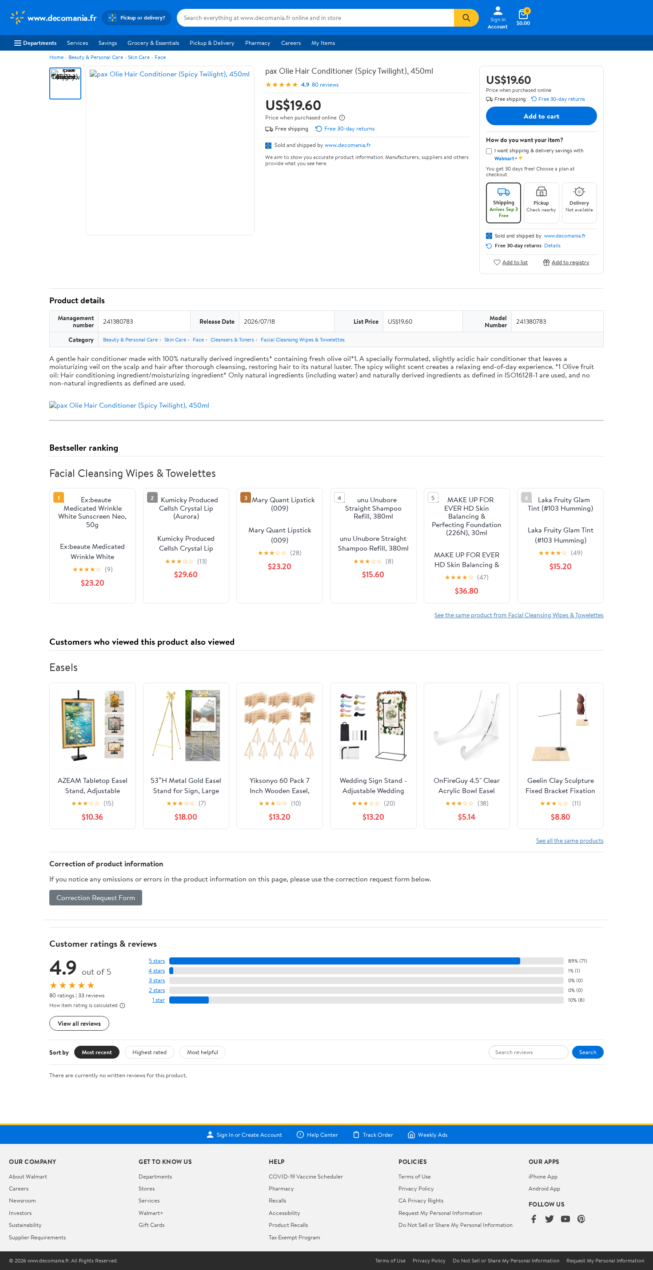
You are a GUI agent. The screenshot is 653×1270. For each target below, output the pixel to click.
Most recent (97, 1052)
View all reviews (79, 1023)
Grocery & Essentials (153, 43)
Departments (39, 43)
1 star (158, 999)
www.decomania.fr (348, 145)
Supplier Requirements (37, 1237)
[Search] (466, 18)
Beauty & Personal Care (95, 57)
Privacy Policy (416, 1188)
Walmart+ (151, 1213)
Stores (147, 1188)
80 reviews (325, 84)
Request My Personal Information (440, 1213)
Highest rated (149, 1052)
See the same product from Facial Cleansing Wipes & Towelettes (519, 615)
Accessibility (284, 1213)
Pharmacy (258, 43)
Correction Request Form (95, 897)
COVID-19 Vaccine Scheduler (306, 1176)
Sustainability (25, 1225)
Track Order (378, 1135)
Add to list (515, 262)
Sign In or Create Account (249, 1135)
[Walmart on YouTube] (565, 1219)
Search (588, 1052)
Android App (544, 1188)
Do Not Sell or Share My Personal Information (455, 1225)
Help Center (322, 1135)
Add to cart (541, 116)
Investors (20, 1213)
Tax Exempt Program (294, 1237)
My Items (323, 43)
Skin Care (139, 57)
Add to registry (570, 262)
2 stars (157, 990)
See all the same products (570, 840)
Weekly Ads (432, 1135)
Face (160, 57)
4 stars (156, 970)
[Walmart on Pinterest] (581, 1219)
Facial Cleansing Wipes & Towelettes (303, 339)
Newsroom (22, 1200)
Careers (291, 43)
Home (56, 57)
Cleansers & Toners (232, 339)
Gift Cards (151, 1225)
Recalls (277, 1200)
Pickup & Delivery (212, 43)
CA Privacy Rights (420, 1200)
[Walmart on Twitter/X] (549, 1219)
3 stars (157, 980)
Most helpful (202, 1052)
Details (552, 245)
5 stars (157, 960)
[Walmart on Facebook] (533, 1219)
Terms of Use (414, 1176)
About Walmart (28, 1176)
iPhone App (543, 1176)
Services (77, 43)
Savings (108, 43)
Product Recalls (288, 1225)
